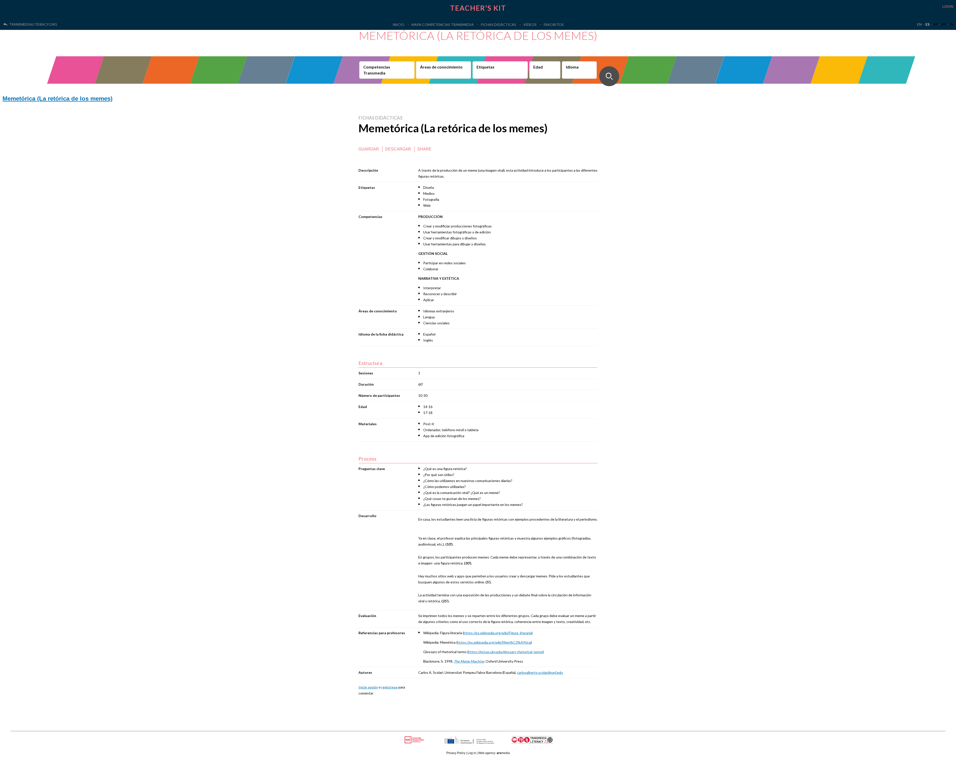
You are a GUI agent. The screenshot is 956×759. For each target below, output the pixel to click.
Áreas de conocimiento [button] (441, 67)
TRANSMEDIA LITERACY (538, 742)
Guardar (368, 149)
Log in (472, 753)
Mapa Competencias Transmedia (443, 24)
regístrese (389, 687)
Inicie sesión (368, 687)
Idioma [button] (572, 67)
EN (919, 24)
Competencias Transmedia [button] (376, 70)
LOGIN (947, 6)
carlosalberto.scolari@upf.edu (540, 672)
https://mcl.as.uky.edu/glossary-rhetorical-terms (505, 652)
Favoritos (554, 24)
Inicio (398, 24)
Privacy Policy (455, 753)
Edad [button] (538, 67)
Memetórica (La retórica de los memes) (57, 98)
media (503, 753)
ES (928, 24)
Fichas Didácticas (498, 24)
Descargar (398, 149)
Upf (415, 740)
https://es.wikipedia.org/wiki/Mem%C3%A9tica (494, 642)
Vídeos (530, 24)
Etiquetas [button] (485, 67)
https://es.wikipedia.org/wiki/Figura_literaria (498, 633)
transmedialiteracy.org (33, 24)
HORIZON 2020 (482, 742)
